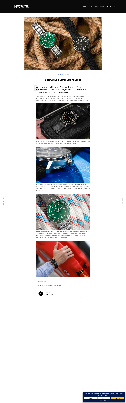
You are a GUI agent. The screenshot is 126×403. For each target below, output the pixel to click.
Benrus (57, 74)
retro (55, 285)
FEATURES (91, 6)
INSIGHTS (102, 6)
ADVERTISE (109, 6)
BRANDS (84, 6)
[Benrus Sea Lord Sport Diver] (63, 43)
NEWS (96, 6)
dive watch (50, 285)
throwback (59, 285)
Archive (83, 298)
